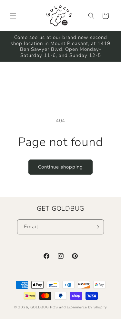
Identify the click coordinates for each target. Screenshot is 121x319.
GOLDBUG (39, 307)
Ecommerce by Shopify (87, 307)
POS (54, 307)
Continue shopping (60, 167)
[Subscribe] (96, 226)
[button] (13, 16)
